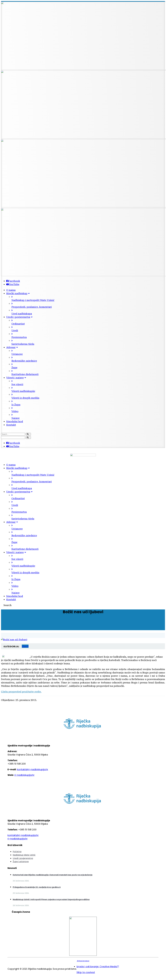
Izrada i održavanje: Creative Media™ (98, 966)
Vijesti (25, 646)
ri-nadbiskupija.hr (24, 775)
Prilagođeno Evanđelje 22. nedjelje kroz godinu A (37, 887)
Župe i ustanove (21, 861)
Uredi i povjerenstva (23, 858)
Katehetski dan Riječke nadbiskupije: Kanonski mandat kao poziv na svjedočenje (52, 875)
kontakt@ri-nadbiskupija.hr (32, 769)
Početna (17, 851)
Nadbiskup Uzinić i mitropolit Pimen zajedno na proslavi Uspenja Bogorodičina (51, 899)
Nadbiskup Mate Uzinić (24, 854)
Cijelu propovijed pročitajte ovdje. (21, 691)
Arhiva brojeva (83, 961)
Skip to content (86, 972)
